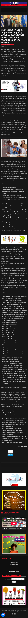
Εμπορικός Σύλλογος (14, 571)
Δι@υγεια (14, 566)
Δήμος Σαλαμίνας (14, 562)
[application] (14, 523)
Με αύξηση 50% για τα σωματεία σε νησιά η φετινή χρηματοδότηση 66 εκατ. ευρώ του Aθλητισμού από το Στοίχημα (12, 36)
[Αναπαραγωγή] (4, 528)
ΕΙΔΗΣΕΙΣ (8, 44)
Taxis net (14, 569)
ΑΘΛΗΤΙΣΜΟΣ (3, 44)
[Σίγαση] (21, 528)
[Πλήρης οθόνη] (23, 528)
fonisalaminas (3, 46)
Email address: (7, 579)
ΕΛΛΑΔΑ (12, 44)
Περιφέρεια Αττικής (14, 564)
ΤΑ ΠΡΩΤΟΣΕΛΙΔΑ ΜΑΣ (8, 465)
